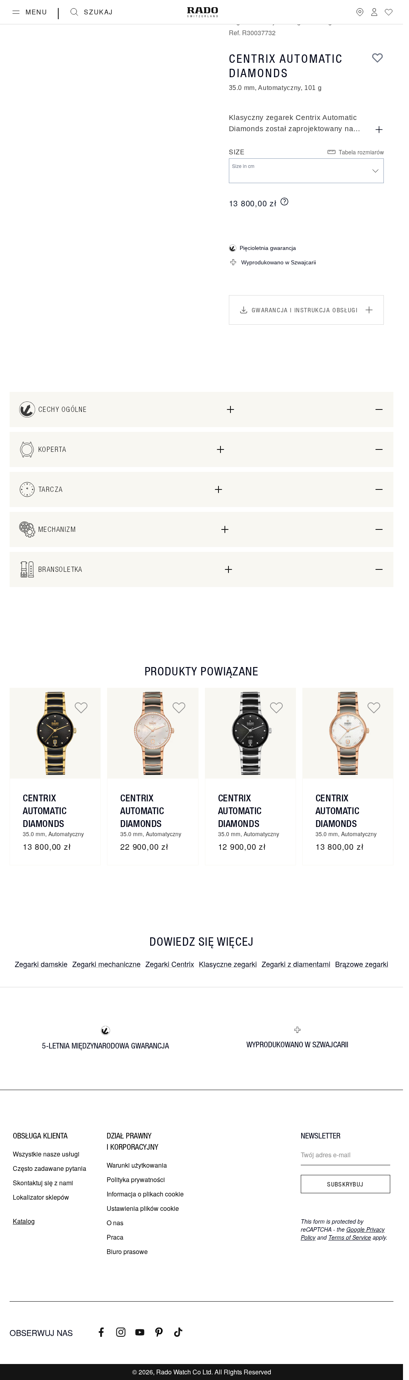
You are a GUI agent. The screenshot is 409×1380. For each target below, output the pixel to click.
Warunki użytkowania (137, 1165)
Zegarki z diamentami (296, 964)
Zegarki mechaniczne (106, 964)
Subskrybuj (345, 1184)
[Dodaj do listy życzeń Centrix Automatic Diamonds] (81, 707)
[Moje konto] (374, 12)
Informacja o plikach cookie (145, 1193)
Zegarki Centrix (169, 964)
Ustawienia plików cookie (143, 1208)
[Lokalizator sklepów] (359, 12)
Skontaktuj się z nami (43, 1182)
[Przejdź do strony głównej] (202, 12)
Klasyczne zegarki (228, 964)
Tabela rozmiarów (361, 152)
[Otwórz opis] (379, 129)
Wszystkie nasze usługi (46, 1153)
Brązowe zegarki (361, 964)
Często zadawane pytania (49, 1168)
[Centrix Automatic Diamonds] (55, 733)
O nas (115, 1222)
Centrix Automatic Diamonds (44, 810)
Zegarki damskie (41, 964)
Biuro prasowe (127, 1251)
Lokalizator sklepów (41, 1197)
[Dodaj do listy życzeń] (377, 57)
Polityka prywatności (136, 1179)
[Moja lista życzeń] (388, 12)
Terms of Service (349, 1237)
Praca (115, 1237)
